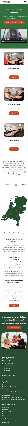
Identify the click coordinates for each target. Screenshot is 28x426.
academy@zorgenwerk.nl (9, 373)
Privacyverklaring (5, 378)
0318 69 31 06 (7, 370)
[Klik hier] (14, 80)
